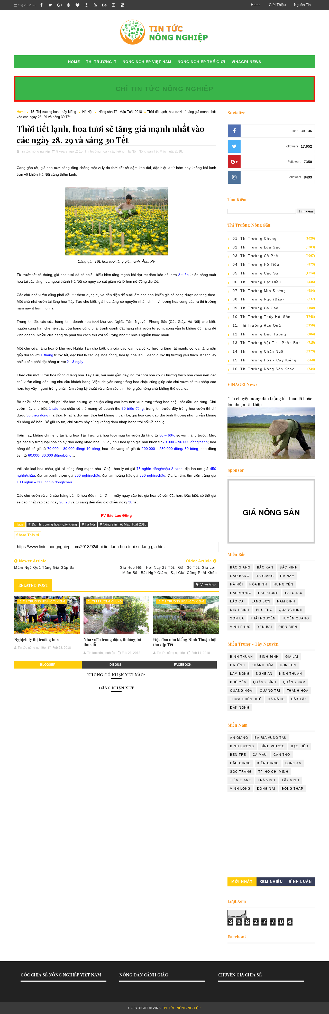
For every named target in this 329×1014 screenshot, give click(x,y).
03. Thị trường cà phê (255, 256)
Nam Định (286, 601)
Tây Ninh (290, 780)
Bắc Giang (240, 567)
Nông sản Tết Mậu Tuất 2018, (161, 151)
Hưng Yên (283, 584)
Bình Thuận (241, 657)
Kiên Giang (268, 763)
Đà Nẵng (276, 699)
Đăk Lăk (299, 699)
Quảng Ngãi (241, 690)
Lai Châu (294, 593)
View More (208, 585)
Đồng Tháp (293, 788)
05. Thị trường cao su (255, 273)
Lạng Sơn (261, 601)
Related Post (33, 585)
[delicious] (122, 5)
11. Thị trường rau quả (257, 325)
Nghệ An (264, 673)
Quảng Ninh (291, 610)
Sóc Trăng (241, 771)
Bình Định (269, 657)
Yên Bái (264, 627)
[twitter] (50, 5)
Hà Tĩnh (237, 665)
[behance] (104, 5)
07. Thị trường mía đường (259, 291)
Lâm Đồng (240, 673)
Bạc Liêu (299, 746)
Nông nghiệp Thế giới (201, 62)
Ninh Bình (240, 610)
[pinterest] (68, 5)
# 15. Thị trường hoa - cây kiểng (53, 524)
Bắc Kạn (265, 567)
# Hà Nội (88, 524)
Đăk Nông (240, 707)
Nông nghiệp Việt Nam (147, 62)
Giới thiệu (277, 5)
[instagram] (113, 5)
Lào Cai (237, 601)
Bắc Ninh (289, 567)
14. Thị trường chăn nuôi (259, 351)
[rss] (95, 5)
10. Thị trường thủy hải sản (262, 317)
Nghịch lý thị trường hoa (36, 639)
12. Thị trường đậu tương (259, 334)
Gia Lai (291, 657)
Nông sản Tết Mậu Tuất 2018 (120, 112)
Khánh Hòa (263, 665)
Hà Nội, (132, 151)
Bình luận (300, 881)
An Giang (239, 738)
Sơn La (237, 618)
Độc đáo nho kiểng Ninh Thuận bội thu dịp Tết (184, 642)
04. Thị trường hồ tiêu (256, 264)
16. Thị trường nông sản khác (263, 369)
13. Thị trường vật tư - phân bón (267, 343)
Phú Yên (238, 682)
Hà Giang (265, 576)
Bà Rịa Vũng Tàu (270, 738)
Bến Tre (238, 755)
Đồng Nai (266, 788)
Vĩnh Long (240, 788)
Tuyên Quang (295, 618)
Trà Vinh (266, 780)
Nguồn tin (302, 5)
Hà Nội (87, 112)
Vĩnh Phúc (240, 627)
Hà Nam (287, 576)
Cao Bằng (239, 576)
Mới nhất (242, 881)
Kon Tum (288, 665)
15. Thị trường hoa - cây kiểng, (102, 151)
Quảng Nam (294, 682)
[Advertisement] (271, 836)
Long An (293, 763)
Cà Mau (260, 755)
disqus (115, 664)
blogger (48, 664)
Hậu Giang (240, 763)
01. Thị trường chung (105, 601)
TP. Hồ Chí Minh (273, 771)
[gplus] (59, 5)
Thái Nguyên (263, 618)
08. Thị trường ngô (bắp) (258, 299)
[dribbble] (86, 5)
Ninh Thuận (290, 673)
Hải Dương (241, 593)
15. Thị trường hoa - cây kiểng (53, 112)
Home (256, 5)
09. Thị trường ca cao (256, 308)
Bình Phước (273, 746)
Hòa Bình (258, 584)
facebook (182, 664)
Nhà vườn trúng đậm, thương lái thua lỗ (112, 642)
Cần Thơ (281, 755)
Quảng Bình (265, 682)
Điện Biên (287, 627)
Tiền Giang (240, 780)
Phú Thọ (264, 610)
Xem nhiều (271, 881)
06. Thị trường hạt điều (257, 282)
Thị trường (99, 62)
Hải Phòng (268, 593)
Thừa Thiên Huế (245, 699)
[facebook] (41, 5)
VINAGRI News (246, 62)
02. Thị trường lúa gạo (257, 247)
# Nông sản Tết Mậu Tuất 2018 (123, 524)
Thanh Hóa (298, 690)
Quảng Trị (270, 690)
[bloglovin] (77, 5)
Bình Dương (242, 746)
